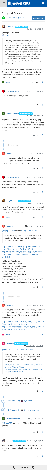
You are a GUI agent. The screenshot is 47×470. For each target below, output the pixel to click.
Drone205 (10, 27)
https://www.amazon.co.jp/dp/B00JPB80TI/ (21, 246)
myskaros (27, 401)
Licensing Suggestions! (15, 17)
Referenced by (14, 401)
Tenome (10, 153)
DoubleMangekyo (31, 410)
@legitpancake (8, 230)
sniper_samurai (13, 113)
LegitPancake (12, 201)
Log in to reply (38, 18)
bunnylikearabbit (13, 419)
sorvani (10, 441)
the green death (13, 91)
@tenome (6, 349)
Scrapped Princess (29, 230)
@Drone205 (7, 423)
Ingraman (10, 343)
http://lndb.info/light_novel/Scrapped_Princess (22, 252)
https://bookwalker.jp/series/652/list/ (17, 249)
